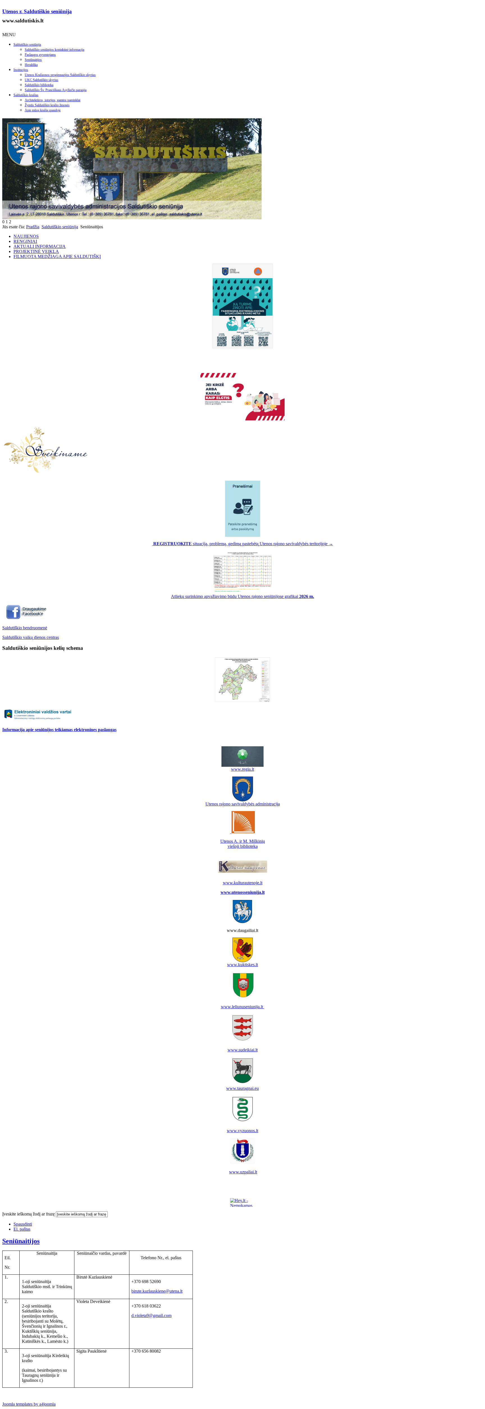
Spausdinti (22, 1224)
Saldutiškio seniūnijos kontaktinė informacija (54, 50)
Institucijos (20, 70)
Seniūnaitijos (33, 60)
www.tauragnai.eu (242, 1088)
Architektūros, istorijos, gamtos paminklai (52, 100)
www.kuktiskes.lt (242, 964)
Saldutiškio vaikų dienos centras (30, 637)
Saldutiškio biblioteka (39, 85)
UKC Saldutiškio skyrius (41, 80)
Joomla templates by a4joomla (29, 1404)
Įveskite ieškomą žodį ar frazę (28, 1214)
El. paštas (21, 1229)
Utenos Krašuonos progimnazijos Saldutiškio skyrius (60, 75)
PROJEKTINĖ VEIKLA (36, 251)
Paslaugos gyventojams (40, 55)
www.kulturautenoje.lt (242, 882)
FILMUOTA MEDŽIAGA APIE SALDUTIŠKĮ (57, 256)
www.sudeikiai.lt (243, 1049)
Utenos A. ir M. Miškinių (242, 841)
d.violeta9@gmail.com (151, 1315)
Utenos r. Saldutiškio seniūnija (37, 11)
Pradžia (32, 226)
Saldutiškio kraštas (25, 95)
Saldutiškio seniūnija (27, 45)
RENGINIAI (25, 241)
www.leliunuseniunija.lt (242, 1006)
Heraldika (31, 65)
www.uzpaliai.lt (243, 1171)
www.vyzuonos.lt (242, 1130)
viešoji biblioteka (243, 846)
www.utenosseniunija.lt (243, 892)
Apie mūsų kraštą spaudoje (43, 110)
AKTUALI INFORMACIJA (39, 246)
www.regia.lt (242, 769)
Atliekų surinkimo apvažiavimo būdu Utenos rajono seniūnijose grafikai (242, 596)
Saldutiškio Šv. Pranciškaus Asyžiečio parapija (55, 90)
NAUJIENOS (26, 236)
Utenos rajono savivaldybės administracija (242, 804)
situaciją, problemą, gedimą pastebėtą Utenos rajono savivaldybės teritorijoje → (243, 543)
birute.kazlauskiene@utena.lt (156, 1291)
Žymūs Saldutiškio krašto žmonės (47, 105)
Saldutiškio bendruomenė (24, 627)
